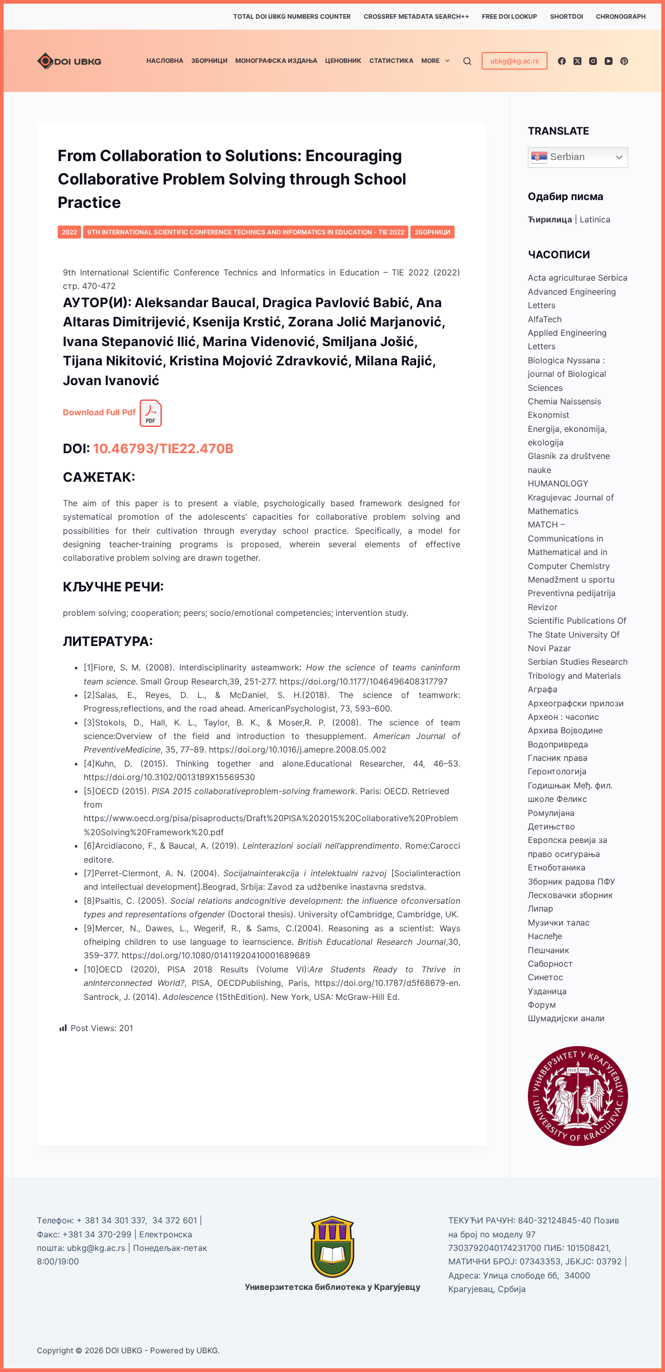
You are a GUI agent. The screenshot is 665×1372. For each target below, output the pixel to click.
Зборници (209, 60)
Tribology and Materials (574, 675)
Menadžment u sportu (571, 579)
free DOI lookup (509, 16)
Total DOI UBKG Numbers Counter (292, 16)
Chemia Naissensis (564, 401)
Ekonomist (548, 415)
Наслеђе (545, 936)
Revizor (542, 607)
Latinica (595, 219)
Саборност (550, 963)
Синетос (545, 977)
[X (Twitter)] (577, 61)
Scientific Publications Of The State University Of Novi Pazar (577, 634)
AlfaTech (545, 319)
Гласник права (558, 758)
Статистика (391, 60)
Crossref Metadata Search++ (416, 16)
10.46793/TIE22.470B (163, 448)
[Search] (467, 61)
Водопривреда (558, 744)
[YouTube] (609, 61)
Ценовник (343, 60)
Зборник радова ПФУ (571, 881)
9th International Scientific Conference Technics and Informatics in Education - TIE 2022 (245, 232)
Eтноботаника (557, 867)
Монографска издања (276, 60)
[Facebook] (562, 61)
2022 (69, 232)
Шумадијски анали (566, 1018)
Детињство (551, 826)
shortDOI (566, 16)
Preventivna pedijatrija (572, 593)
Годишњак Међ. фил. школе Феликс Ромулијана (570, 799)
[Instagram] (593, 61)
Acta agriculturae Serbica (578, 277)
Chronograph (621, 16)
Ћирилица (550, 219)
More (430, 60)
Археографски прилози (576, 703)
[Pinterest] (624, 61)
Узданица (547, 991)
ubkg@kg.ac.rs (514, 61)
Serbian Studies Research (578, 661)
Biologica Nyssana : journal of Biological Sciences (567, 374)
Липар (540, 908)
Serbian (566, 156)
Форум (542, 1004)
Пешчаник (548, 950)
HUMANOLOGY (558, 483)
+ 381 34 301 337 (110, 1220)
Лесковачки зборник (570, 895)
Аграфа (542, 689)
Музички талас (559, 922)
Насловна (165, 60)
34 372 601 (176, 1220)
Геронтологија (557, 771)
